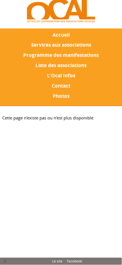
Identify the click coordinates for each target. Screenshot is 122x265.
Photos (61, 95)
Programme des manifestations (61, 54)
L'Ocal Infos (61, 75)
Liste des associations (61, 65)
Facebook (74, 261)
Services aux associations (61, 44)
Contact (61, 85)
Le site (57, 261)
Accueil (61, 34)
